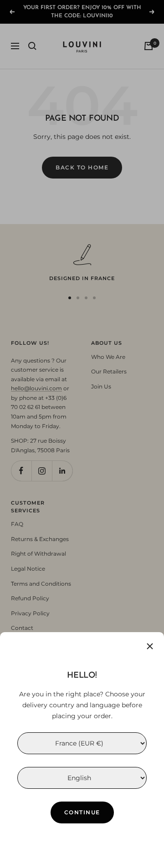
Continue (82, 812)
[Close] (150, 646)
